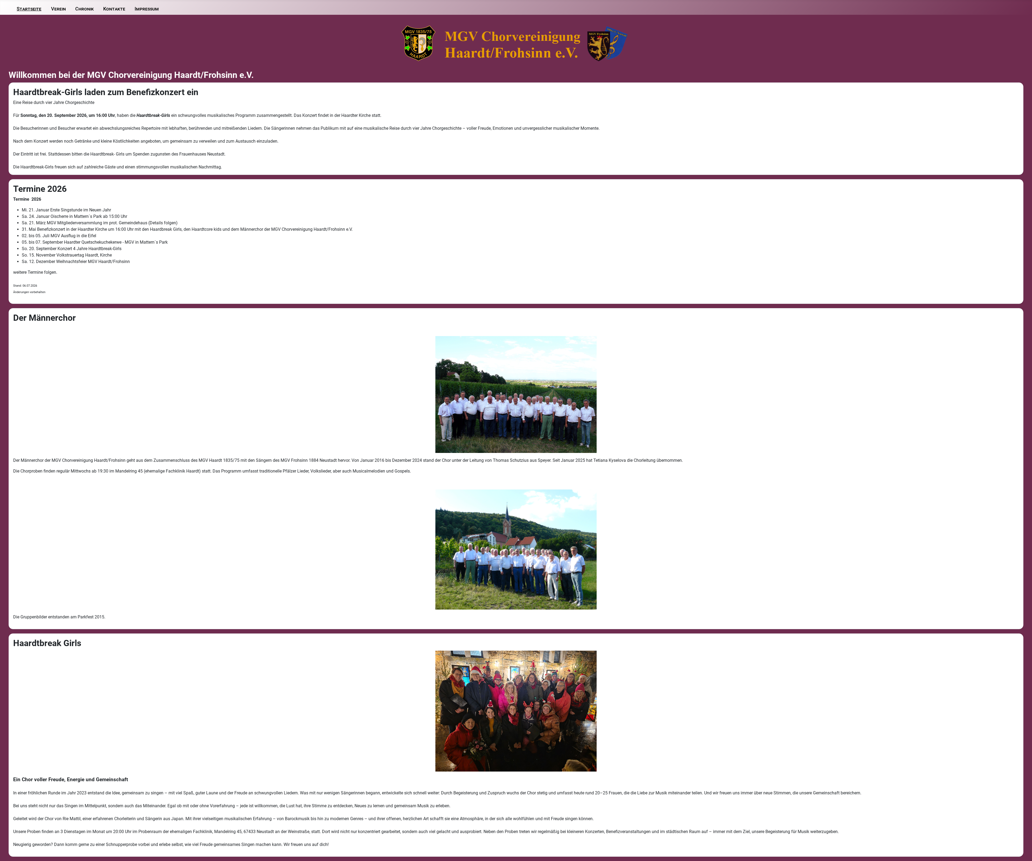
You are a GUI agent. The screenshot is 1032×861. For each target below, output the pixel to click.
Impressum (147, 9)
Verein (58, 9)
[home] (516, 43)
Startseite (29, 9)
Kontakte (114, 9)
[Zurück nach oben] (1022, 851)
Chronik (84, 9)
